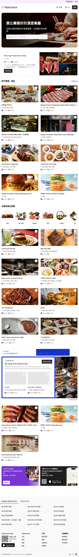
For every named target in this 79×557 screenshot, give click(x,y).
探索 (23, 540)
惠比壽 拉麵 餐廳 (59, 511)
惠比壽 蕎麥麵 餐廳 (7, 515)
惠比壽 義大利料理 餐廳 (35, 520)
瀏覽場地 (6, 482)
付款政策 (64, 543)
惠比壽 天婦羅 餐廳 (33, 511)
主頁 (23, 536)
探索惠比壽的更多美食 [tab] (9, 501)
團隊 (43, 540)
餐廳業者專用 (69, 1)
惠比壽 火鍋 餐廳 (59, 507)
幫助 (76, 1)
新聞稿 (44, 546)
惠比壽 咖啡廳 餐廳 (59, 524)
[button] (8, 108)
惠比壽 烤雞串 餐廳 (59, 515)
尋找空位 (8, 71)
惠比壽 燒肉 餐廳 (7, 511)
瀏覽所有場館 (47, 362)
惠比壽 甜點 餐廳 (7, 524)
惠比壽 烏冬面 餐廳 (33, 515)
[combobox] (27, 37)
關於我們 (44, 536)
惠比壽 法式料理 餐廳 (60, 520)
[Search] (8, 37)
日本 (60, 7)
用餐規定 (64, 536)
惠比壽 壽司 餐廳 (7, 507)
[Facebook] (76, 554)
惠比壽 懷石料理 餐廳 (34, 507)
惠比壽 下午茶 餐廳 (33, 524)
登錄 (74, 7)
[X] (73, 554)
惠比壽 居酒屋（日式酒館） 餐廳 (11, 520)
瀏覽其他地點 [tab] (24, 501)
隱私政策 (64, 540)
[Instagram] (70, 554)
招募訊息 (44, 543)
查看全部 (74, 81)
